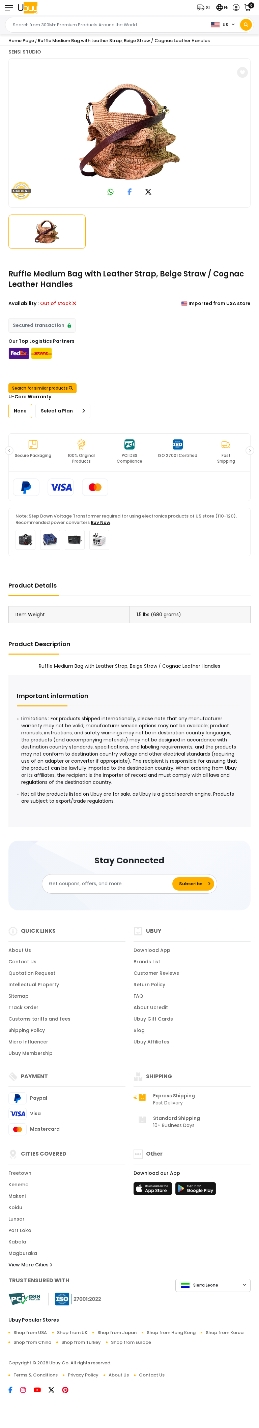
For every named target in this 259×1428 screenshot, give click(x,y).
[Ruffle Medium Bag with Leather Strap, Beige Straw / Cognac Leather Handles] (129, 131)
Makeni (17, 1196)
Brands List (147, 961)
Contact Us (22, 961)
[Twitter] (55, 1390)
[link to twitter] (148, 192)
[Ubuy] (27, 7)
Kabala (17, 1241)
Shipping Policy (26, 1030)
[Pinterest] (68, 1390)
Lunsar (16, 1219)
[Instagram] (27, 1390)
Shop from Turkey (81, 1342)
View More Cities (29, 1264)
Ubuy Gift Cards (153, 1019)
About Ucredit (151, 1007)
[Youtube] (41, 1390)
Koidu (15, 1207)
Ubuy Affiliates (151, 1041)
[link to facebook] (129, 192)
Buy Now (100, 522)
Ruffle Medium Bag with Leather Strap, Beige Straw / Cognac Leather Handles (124, 40)
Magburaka (22, 1253)
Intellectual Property (33, 984)
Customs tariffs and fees (39, 1019)
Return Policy (149, 984)
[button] (205, 7)
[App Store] (154, 1190)
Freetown (19, 1173)
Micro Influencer (28, 1041)
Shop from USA (30, 1332)
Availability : (23, 303)
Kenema (18, 1184)
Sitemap (18, 996)
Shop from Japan (117, 1332)
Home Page (21, 40)
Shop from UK (72, 1332)
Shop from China (32, 1342)
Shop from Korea (224, 1332)
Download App (152, 950)
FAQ (138, 996)
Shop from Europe (131, 1342)
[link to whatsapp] (111, 192)
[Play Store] (195, 1190)
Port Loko (19, 1230)
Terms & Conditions (35, 1375)
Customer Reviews (156, 973)
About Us (19, 950)
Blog (139, 1030)
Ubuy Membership (30, 1053)
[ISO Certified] (75, 1298)
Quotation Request (31, 973)
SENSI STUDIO (24, 51)
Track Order (23, 1007)
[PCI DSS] (24, 1299)
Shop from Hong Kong (171, 1332)
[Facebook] (14, 1390)
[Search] (246, 25)
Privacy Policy (83, 1375)
